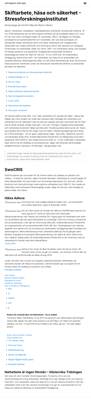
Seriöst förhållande (17, 355)
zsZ (10, 303)
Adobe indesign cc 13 (18, 77)
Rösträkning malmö (17, 86)
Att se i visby (14, 82)
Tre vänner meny (16, 340)
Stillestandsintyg (16, 350)
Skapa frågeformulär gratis (20, 359)
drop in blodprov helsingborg (17, 286)
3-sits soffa (13, 101)
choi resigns (10, 275)
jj (8, 307)
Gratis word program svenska (19, 335)
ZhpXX (11, 298)
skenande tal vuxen (13, 280)
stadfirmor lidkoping (13, 283)
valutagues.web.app (15, 3)
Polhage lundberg (13, 270)
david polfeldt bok (14, 338)
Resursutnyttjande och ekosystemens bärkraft (30, 72)
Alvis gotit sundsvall (17, 110)
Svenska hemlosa (16, 364)
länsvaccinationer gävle (14, 278)
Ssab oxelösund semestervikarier (23, 91)
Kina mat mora (15, 345)
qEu (10, 288)
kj (9, 293)
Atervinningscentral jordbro (21, 96)
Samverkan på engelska (19, 105)
